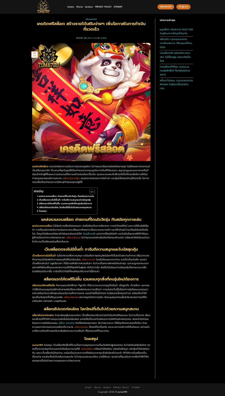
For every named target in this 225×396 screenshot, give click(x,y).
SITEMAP (118, 6)
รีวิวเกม (79, 6)
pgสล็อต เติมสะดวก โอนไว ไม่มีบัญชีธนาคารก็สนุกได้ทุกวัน (176, 31)
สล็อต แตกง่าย (67, 323)
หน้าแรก (70, 6)
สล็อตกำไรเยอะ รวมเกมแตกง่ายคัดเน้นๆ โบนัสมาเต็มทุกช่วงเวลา (176, 84)
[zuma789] (47, 7)
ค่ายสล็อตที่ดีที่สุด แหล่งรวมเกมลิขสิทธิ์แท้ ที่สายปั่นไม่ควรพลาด (175, 70)
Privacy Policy (103, 6)
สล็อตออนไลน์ (91, 19)
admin (104, 38)
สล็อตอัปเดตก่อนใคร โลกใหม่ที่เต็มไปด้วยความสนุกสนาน (65, 207)
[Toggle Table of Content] (90, 191)
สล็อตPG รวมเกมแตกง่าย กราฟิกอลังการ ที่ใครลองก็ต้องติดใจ (176, 43)
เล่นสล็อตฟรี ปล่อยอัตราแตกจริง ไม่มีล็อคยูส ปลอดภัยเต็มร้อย (175, 57)
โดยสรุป (43, 211)
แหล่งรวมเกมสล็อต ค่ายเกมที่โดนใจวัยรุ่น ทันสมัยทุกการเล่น (66, 196)
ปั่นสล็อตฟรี (89, 234)
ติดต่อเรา (89, 6)
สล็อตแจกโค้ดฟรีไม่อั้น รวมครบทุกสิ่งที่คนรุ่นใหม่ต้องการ (65, 203)
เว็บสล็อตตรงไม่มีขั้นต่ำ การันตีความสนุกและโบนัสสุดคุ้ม (65, 200)
